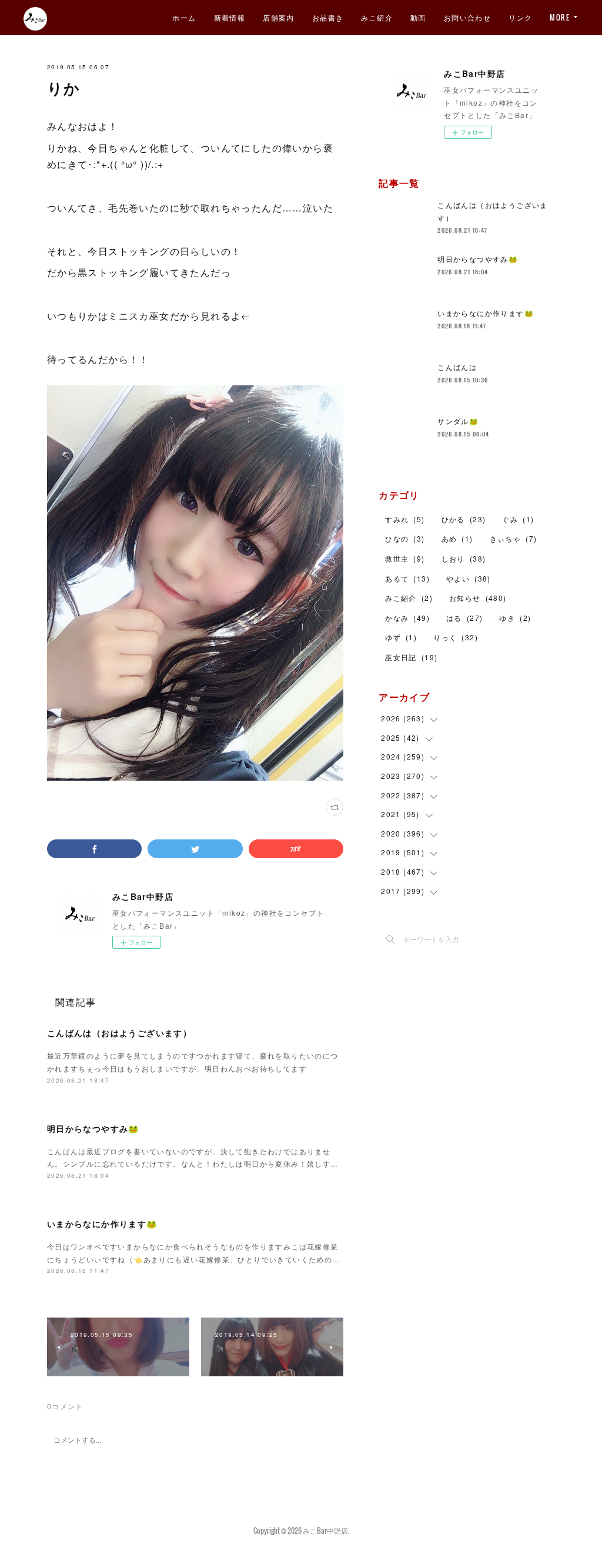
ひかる (464, 519)
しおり (464, 558)
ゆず (401, 637)
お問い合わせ (467, 17)
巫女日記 (411, 657)
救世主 (404, 558)
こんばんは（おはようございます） (119, 1033)
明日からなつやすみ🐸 (93, 1128)
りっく (455, 637)
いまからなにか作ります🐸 (102, 1223)
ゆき (515, 618)
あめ (457, 538)
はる (464, 618)
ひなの (404, 538)
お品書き (328, 17)
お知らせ (478, 598)
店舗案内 (279, 17)
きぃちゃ (513, 538)
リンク (520, 17)
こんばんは (457, 367)
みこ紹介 (377, 17)
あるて (407, 578)
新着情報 (230, 17)
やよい (468, 578)
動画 (418, 17)
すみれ (404, 519)
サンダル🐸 (458, 421)
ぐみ (518, 519)
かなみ (407, 618)
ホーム (184, 17)
